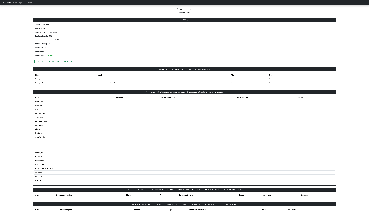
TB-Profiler (6, 2)
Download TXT (54, 61)
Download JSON (68, 61)
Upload (22, 3)
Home (15, 3)
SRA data (29, 3)
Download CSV (41, 61)
